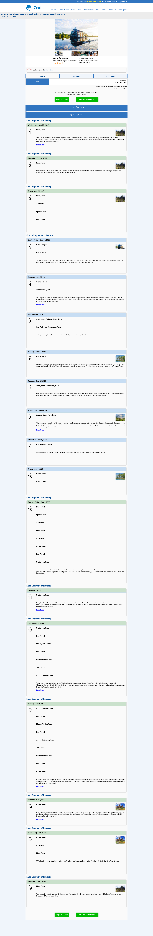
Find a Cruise (64, 10)
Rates (42, 76)
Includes (76, 76)
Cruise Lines (76, 10)
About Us (112, 10)
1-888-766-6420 (94, 2)
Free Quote (123, 10)
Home (53, 10)
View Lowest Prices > (87, 100)
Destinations (89, 10)
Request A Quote (62, 100)
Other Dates (110, 76)
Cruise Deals (101, 10)
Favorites (107, 2)
